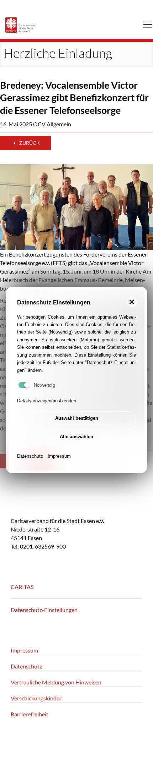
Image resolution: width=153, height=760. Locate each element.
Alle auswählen (76, 436)
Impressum (59, 456)
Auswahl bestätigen (76, 418)
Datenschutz (30, 456)
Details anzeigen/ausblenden (46, 400)
